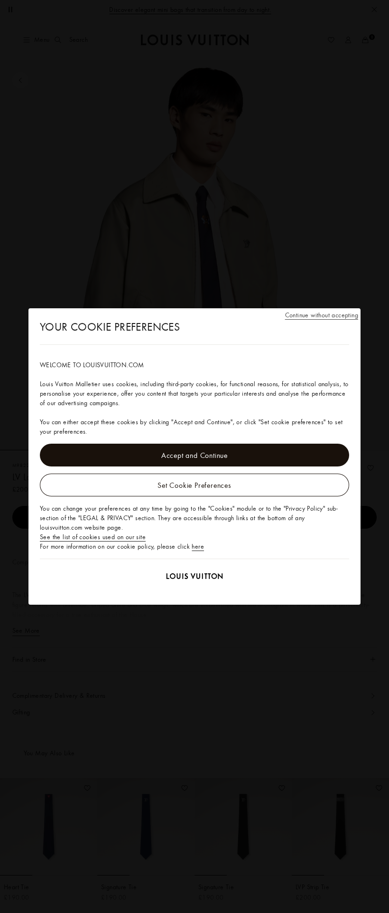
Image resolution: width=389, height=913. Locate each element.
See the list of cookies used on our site (93, 537)
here (198, 546)
